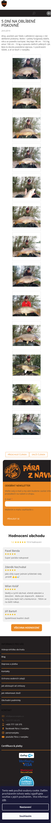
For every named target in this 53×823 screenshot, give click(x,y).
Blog (3, 656)
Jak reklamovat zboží (11, 693)
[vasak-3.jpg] (27, 124)
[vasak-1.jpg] (27, 64)
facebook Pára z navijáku (17, 728)
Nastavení (25, 807)
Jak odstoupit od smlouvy (13, 685)
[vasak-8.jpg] (27, 272)
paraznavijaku (12, 732)
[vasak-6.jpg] (27, 213)
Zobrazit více (26, 627)
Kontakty (5, 671)
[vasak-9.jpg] (27, 302)
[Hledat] (34, 13)
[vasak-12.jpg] (27, 391)
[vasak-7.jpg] (27, 242)
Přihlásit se (13, 518)
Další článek (38, 454)
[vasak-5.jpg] (27, 183)
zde (4, 799)
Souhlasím (26, 816)
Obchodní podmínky (11, 700)
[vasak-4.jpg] (27, 153)
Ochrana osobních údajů (13, 678)
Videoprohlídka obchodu (13, 649)
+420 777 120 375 (13, 720)
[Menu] (49, 13)
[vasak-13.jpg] (27, 420)
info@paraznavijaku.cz (15, 716)
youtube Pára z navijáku (17, 736)
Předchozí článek (17, 454)
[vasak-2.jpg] (27, 94)
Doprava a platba (9, 664)
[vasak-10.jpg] (27, 331)
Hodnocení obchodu (26, 535)
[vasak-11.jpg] (27, 361)
